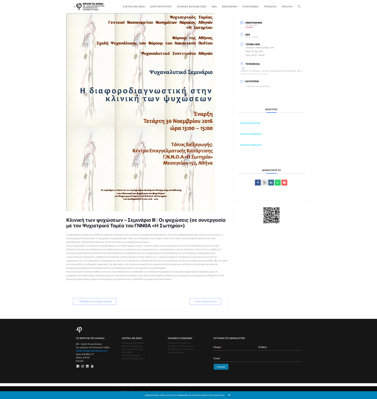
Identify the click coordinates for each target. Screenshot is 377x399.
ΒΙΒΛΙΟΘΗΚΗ (229, 6)
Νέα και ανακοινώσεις (132, 349)
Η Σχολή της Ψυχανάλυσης (181, 346)
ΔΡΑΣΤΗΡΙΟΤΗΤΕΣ (161, 6)
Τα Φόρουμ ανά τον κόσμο (181, 349)
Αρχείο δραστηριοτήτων (133, 358)
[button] (299, 6)
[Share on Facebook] (258, 183)
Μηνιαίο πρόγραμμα (132, 346)
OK (229, 395)
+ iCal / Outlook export (205, 301)
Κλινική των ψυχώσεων (259, 86)
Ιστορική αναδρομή (131, 355)
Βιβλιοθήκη (127, 352)
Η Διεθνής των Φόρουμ (179, 343)
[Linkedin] (271, 183)
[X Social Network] (264, 183)
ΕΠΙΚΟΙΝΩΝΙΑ (251, 6)
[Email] (284, 183)
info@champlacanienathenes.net (91, 350)
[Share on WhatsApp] (278, 183)
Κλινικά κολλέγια (176, 352)
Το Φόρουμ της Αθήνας (133, 343)
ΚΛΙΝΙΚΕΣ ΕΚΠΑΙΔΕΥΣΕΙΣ (191, 6)
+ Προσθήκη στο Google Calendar (94, 301)
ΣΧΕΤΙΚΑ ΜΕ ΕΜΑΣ (134, 6)
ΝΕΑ (214, 6)
